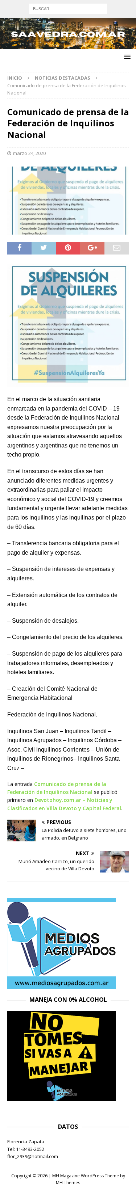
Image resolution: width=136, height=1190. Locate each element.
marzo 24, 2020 (29, 153)
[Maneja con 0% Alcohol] (61, 1097)
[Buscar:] (68, 8)
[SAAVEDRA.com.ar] (68, 44)
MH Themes (68, 1183)
